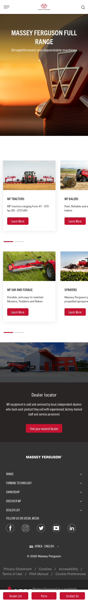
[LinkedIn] (72, 528)
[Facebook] (10, 528)
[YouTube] (56, 528)
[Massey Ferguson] (44, 7)
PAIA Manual (38, 574)
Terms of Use (12, 574)
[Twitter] (41, 528)
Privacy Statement (18, 569)
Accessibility (68, 569)
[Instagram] (25, 528)
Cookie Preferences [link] (70, 574)
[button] (8, 240)
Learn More (17, 221)
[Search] (83, 7)
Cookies (45, 569)
